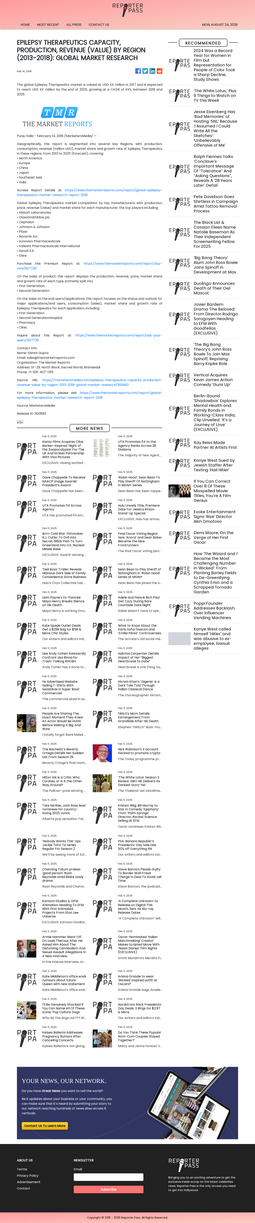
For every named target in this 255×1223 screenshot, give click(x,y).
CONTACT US (99, 24)
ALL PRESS (73, 24)
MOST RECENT (48, 24)
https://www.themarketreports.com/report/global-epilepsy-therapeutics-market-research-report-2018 (89, 395)
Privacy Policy (27, 1175)
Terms (22, 1169)
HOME (25, 24)
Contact (23, 1188)
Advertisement (28, 1182)
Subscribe (108, 1189)
